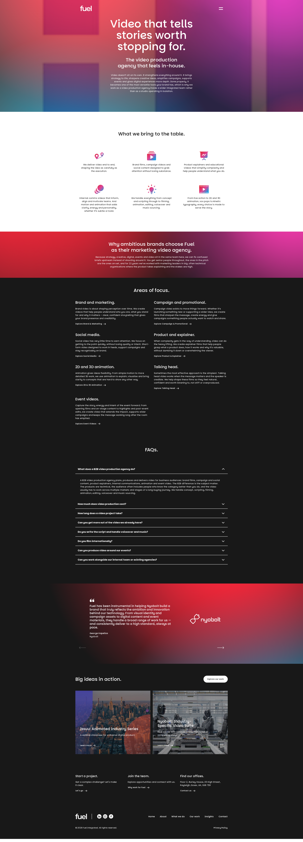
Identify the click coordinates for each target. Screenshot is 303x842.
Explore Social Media (86, 356)
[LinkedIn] (99, 816)
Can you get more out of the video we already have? (110, 522)
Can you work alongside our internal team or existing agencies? (117, 559)
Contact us (186, 790)
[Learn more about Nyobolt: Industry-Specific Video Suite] (190, 722)
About (163, 816)
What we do (178, 816)
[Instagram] (105, 816)
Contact (223, 816)
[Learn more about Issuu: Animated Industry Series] (112, 722)
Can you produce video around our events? (104, 550)
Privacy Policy (221, 827)
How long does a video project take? (100, 513)
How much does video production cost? (102, 504)
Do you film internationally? (95, 541)
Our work (195, 816)
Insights (209, 816)
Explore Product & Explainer (168, 356)
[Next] (220, 647)
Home (151, 816)
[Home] (86, 8)
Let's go (79, 790)
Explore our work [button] (215, 679)
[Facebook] (111, 816)
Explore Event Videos (85, 423)
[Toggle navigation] (221, 8)
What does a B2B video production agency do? (106, 469)
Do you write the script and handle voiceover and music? (113, 532)
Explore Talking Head (164, 388)
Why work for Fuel (136, 787)
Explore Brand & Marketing (88, 323)
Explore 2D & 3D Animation (88, 385)
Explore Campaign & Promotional (171, 323)
